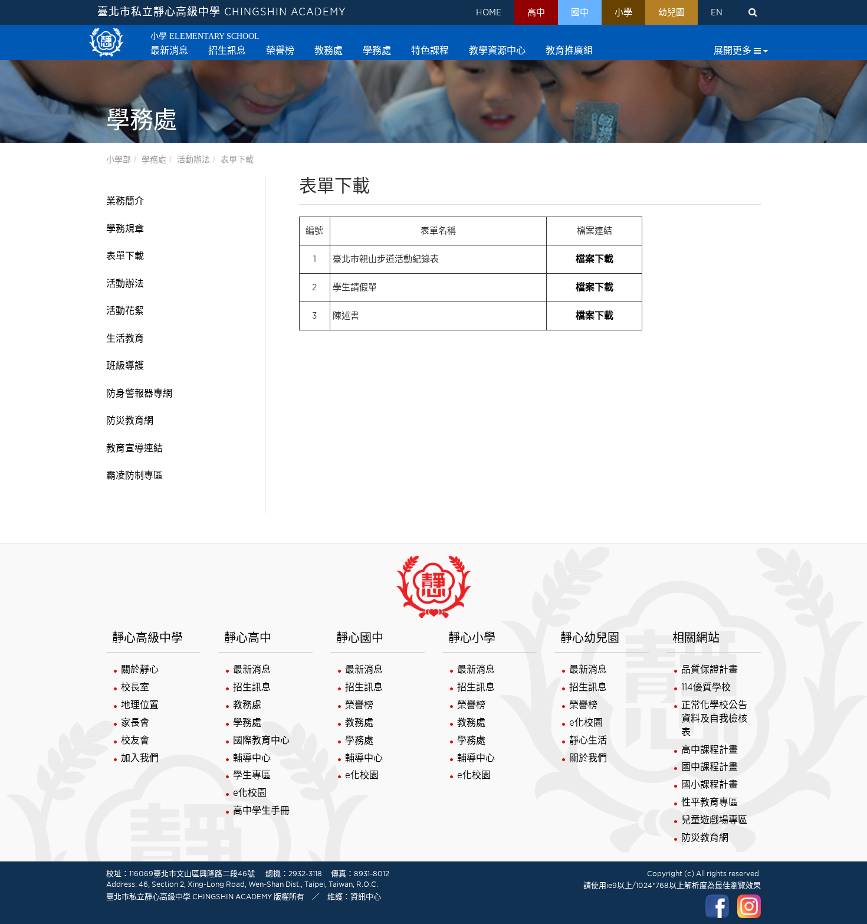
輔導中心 (252, 758)
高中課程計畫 (709, 749)
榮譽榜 (359, 704)
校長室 (135, 687)
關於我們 (588, 758)
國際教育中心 (261, 740)
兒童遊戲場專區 (714, 819)
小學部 (118, 159)
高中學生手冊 (261, 810)
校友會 (135, 740)
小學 (623, 12)
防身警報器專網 (139, 393)
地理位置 (140, 704)
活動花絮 (125, 310)
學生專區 (252, 775)
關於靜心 (140, 669)
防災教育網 (129, 420)
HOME (488, 12)
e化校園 (250, 792)
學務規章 (125, 228)
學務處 (154, 159)
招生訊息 (252, 687)
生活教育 (125, 338)
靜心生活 (588, 740)
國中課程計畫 (709, 766)
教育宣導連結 (134, 448)
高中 (536, 12)
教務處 (247, 704)
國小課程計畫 (709, 784)
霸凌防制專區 (134, 475)
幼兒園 (671, 12)
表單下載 (237, 159)
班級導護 (125, 365)
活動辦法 (193, 159)
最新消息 (252, 669)
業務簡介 (125, 201)
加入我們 (140, 758)
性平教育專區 (709, 802)
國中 (580, 12)
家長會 (135, 722)
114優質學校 (706, 687)
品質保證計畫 (709, 669)
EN (716, 12)
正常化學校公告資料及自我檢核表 (714, 718)
